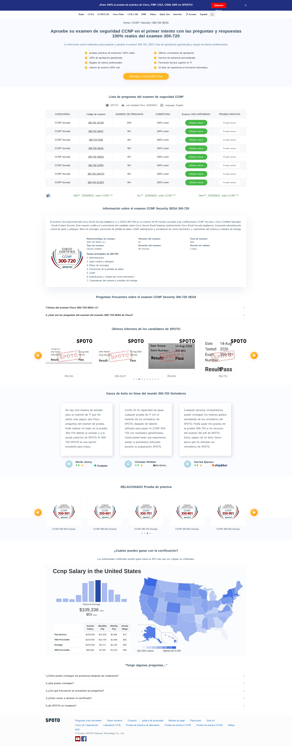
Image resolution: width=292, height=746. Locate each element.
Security (145, 22)
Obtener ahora (218, 6)
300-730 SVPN (95, 165)
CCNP (135, 22)
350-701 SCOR (96, 122)
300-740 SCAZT (96, 182)
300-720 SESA (96, 148)
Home (126, 22)
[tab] (146, 307)
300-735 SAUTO (96, 174)
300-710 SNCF (95, 131)
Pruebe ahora (229, 123)
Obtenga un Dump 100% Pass (146, 76)
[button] (146, 307)
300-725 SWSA (96, 156)
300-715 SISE (96, 139)
